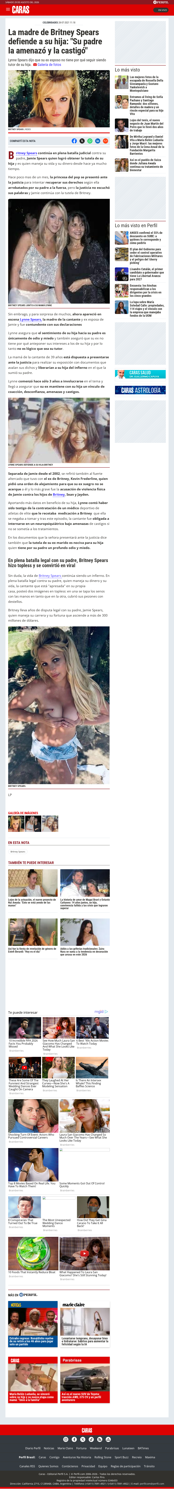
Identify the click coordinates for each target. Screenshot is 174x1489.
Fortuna (81, 1448)
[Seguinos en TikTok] (91, 1439)
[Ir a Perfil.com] (161, 3)
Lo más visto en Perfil (136, 225)
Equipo (102, 1466)
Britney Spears (26, 153)
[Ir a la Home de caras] (20, 12)
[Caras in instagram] (65, 1439)
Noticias (49, 1448)
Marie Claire (65, 1448)
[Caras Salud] (140, 377)
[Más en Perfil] (28, 1295)
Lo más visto (127, 70)
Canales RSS (27, 1466)
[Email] (105, 140)
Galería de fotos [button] (49, 64)
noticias (33, 1305)
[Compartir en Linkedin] (97, 140)
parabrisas (85, 1361)
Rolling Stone (102, 1457)
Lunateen (128, 1448)
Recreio (137, 1457)
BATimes (143, 1448)
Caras (42, 1457)
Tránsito (149, 1466)
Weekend (96, 1448)
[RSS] (99, 1439)
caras (33, 1361)
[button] (59, 101)
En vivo (162, 10)
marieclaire (85, 1305)
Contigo (54, 1457)
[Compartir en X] (82, 140)
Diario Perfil (32, 1448)
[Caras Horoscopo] (140, 393)
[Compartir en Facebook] (74, 140)
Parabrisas (112, 1448)
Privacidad (88, 1466)
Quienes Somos (48, 1466)
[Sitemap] (108, 1439)
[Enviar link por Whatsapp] (89, 140)
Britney (59, 494)
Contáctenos (70, 1466)
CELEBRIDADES (50, 22)
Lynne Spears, (30, 319)
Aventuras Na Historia (77, 1457)
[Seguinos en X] (82, 1439)
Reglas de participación (126, 1466)
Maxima (150, 1457)
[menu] (8, 10)
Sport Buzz (122, 1457)
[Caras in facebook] (74, 1439)
